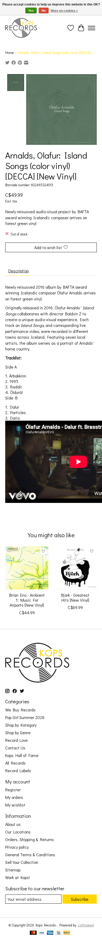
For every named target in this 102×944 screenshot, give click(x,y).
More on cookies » (64, 11)
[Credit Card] (58, 933)
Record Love (16, 740)
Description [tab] (18, 270)
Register (13, 789)
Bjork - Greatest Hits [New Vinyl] (75, 597)
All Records (15, 763)
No (44, 11)
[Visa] (41, 933)
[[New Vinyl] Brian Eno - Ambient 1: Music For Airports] (26, 567)
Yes (31, 11)
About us (13, 824)
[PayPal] (66, 933)
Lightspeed (86, 925)
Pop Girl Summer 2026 (24, 717)
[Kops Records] (21, 28)
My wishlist (15, 805)
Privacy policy (17, 847)
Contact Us (15, 747)
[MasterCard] (33, 933)
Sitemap (12, 869)
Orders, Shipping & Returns (29, 839)
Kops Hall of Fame (21, 755)
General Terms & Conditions (30, 854)
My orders (14, 797)
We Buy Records (20, 709)
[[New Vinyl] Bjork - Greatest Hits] (75, 567)
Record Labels (18, 770)
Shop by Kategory (21, 725)
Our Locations (18, 832)
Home (9, 52)
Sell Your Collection (21, 862)
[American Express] (50, 933)
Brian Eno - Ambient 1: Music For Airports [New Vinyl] (27, 600)
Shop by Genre (18, 732)
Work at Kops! (17, 877)
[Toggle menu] (91, 28)
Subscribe (79, 899)
